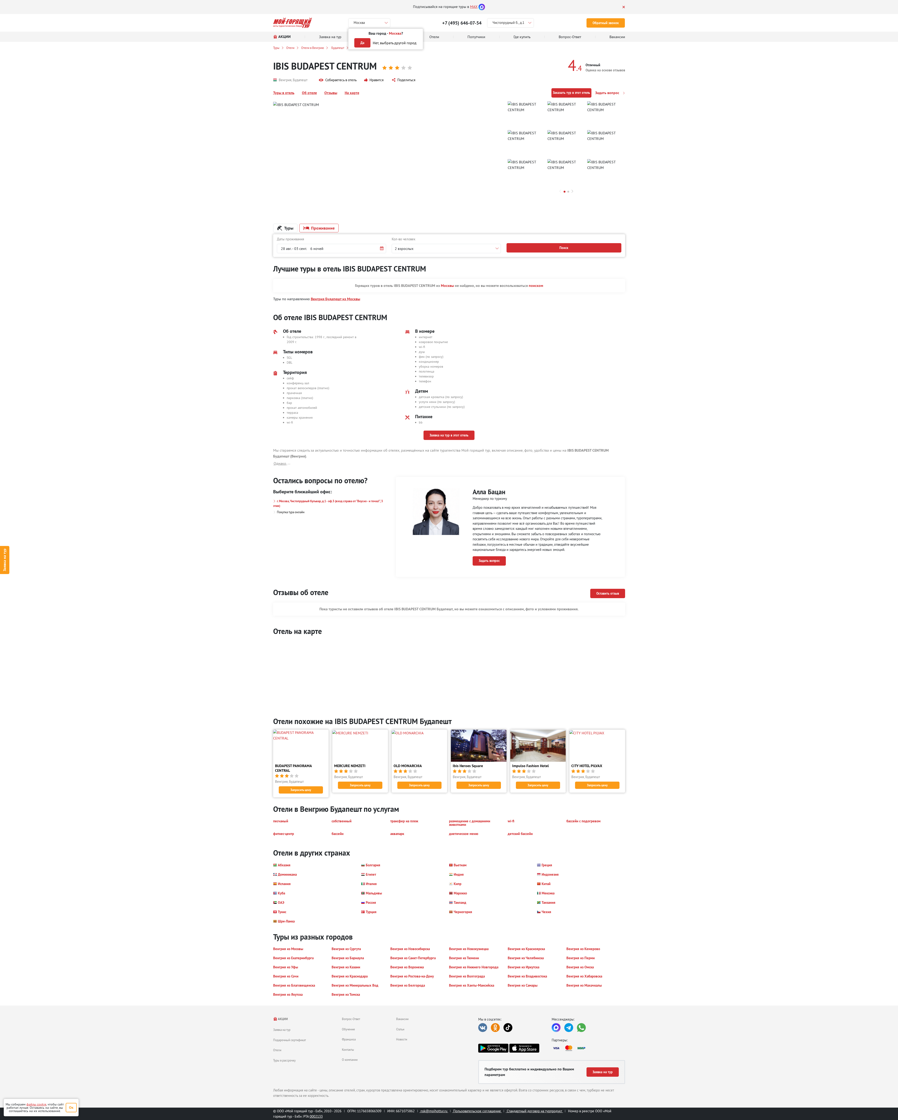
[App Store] (524, 1048)
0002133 (316, 1116)
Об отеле (309, 92)
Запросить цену (300, 790)
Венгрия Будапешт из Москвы (335, 298)
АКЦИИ (282, 1019)
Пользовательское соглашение (477, 1111)
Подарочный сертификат (289, 1040)
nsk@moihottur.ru (434, 1111)
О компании (350, 1059)
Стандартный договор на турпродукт (534, 1111)
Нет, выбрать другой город (394, 42)
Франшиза (349, 1039)
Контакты (348, 1049)
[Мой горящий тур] (292, 23)
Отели (290, 48)
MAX (474, 6)
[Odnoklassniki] (495, 1027)
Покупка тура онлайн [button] (290, 512)
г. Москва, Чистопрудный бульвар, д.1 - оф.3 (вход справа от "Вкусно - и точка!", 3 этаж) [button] (328, 503)
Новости (401, 1039)
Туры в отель (283, 92)
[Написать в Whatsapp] (581, 1027)
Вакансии (402, 1019)
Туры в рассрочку (284, 1060)
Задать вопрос (607, 92)
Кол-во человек (403, 239)
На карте (352, 92)
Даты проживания (290, 239)
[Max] (481, 6)
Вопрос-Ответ (351, 1019)
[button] (338, 80)
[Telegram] (568, 1027)
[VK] (482, 1027)
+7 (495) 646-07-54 (462, 23)
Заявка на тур (4, 560)
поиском (536, 285)
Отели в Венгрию (312, 48)
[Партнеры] (588, 1048)
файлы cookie (36, 1104)
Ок (71, 1107)
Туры (276, 48)
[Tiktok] (507, 1027)
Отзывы (330, 92)
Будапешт (337, 48)
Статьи (400, 1029)
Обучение (348, 1029)
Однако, (280, 463)
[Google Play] (493, 1048)
